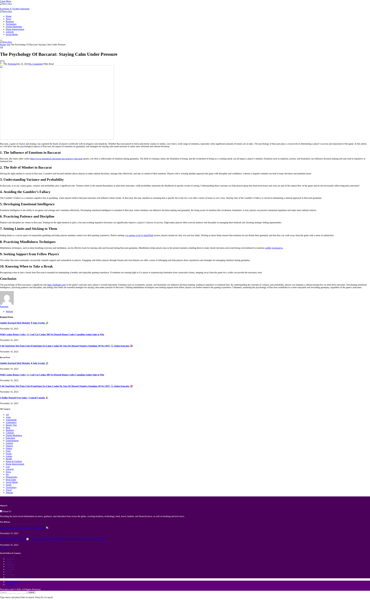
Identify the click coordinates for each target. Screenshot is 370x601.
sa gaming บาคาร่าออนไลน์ (139, 235)
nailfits (268, 248)
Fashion (9, 443)
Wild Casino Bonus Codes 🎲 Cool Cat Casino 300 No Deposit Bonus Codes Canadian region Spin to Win (52, 334)
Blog (8, 427)
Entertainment (12, 440)
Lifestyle (10, 32)
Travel (9, 490)
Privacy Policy (12, 582)
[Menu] (1, 40)
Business (10, 21)
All (1, 47)
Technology (11, 24)
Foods (8, 453)
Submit (31, 592)
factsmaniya (277, 248)
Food (8, 451)
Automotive (11, 422)
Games (9, 456)
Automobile (11, 420)
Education (10, 438)
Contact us (10, 584)
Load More (5, 547)
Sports (9, 485)
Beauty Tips (11, 425)
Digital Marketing (14, 26)
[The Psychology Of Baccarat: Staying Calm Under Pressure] (57, 139)
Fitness (9, 448)
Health (9, 459)
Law (8, 466)
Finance (9, 446)
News (8, 19)
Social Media (12, 34)
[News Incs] (6, 11)
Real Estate (11, 479)
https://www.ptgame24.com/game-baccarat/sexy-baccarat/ (56, 158)
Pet (7, 474)
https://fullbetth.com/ (56, 285)
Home (8, 16)
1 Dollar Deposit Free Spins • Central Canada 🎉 (24, 397)
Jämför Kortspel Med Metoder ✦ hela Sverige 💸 (24, 323)
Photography (11, 477)
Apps (8, 417)
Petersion (12, 64)
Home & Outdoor (14, 461)
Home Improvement (15, 29)
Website (9, 492)
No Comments (35, 64)
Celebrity (10, 433)
